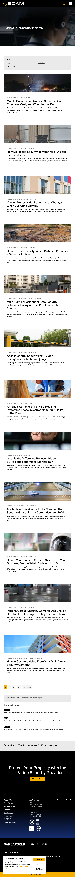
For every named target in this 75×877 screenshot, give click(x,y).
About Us (8, 800)
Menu (70, 3)
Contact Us (8, 813)
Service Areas (10, 806)
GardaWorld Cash (46, 856)
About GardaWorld (39, 844)
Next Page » (27, 687)
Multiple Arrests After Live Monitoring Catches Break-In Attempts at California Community (32, 721)
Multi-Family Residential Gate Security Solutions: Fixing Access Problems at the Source (33, 305)
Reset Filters (11, 66)
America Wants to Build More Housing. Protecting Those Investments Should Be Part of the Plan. (36, 410)
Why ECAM (8, 803)
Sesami (56, 856)
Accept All (39, 859)
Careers (7, 810)
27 (19, 687)
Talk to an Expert (37, 779)
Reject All (39, 864)
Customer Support (8, 817)
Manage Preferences (39, 869)
